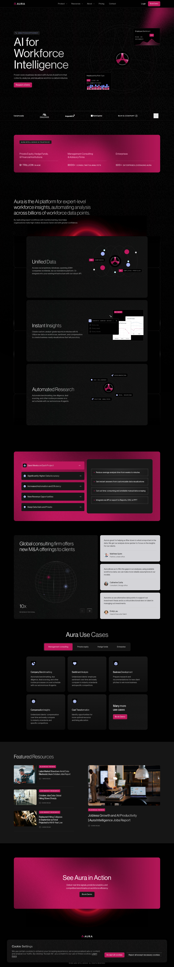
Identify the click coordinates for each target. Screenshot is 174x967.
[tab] (52, 465)
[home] (19, 4)
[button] (62, 4)
